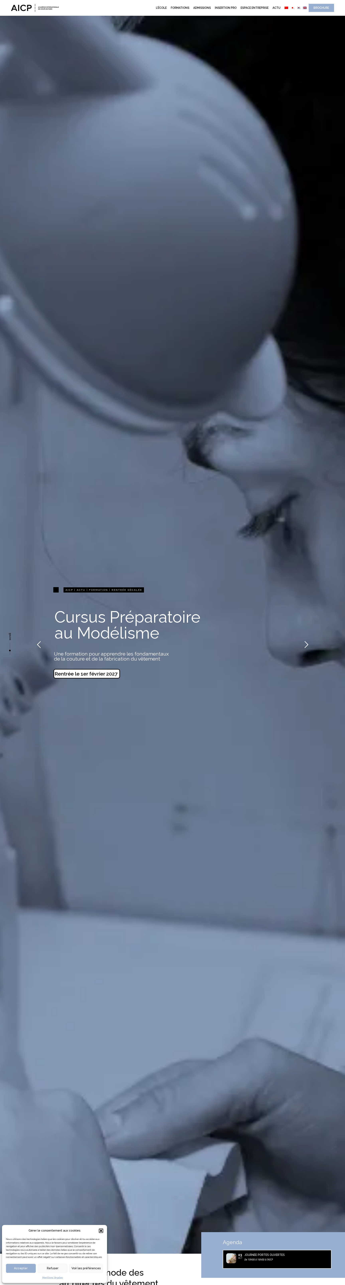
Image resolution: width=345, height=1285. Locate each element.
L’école (161, 7)
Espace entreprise (255, 7)
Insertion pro (226, 7)
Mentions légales (52, 1277)
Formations (180, 7)
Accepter (21, 1268)
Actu (277, 7)
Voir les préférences (86, 1268)
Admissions (202, 7)
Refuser (52, 1268)
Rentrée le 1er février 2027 (86, 674)
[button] (101, 1231)
